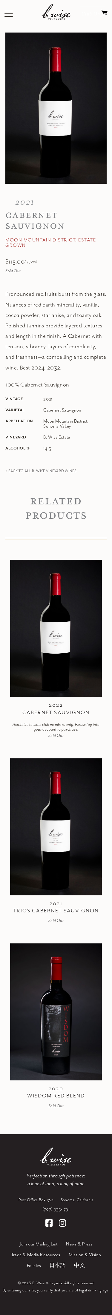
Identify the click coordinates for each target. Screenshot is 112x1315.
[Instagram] (62, 1224)
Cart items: (104, 14)
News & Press (79, 1244)
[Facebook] (50, 1224)
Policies (34, 1265)
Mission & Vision (85, 1255)
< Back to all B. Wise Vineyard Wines (40, 471)
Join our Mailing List (39, 1244)
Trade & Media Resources (35, 1255)
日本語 (57, 1265)
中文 (79, 1265)
